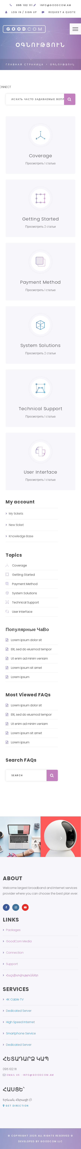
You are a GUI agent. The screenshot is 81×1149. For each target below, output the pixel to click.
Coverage (19, 565)
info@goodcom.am (55, 5)
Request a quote (62, 12)
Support (12, 964)
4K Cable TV (15, 999)
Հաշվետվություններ (22, 975)
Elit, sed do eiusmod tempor (31, 649)
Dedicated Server (18, 1011)
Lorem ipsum (20, 677)
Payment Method (24, 584)
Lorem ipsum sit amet (26, 668)
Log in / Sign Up (24, 12)
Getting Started (23, 575)
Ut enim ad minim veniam (29, 658)
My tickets (16, 513)
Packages (13, 930)
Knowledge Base (21, 536)
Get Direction (17, 1105)
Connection (15, 952)
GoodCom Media (19, 941)
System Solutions (24, 593)
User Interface (22, 612)
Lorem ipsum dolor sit (26, 640)
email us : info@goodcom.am (30, 1075)
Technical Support (25, 602)
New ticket (16, 525)
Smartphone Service (21, 1033)
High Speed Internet (20, 1022)
